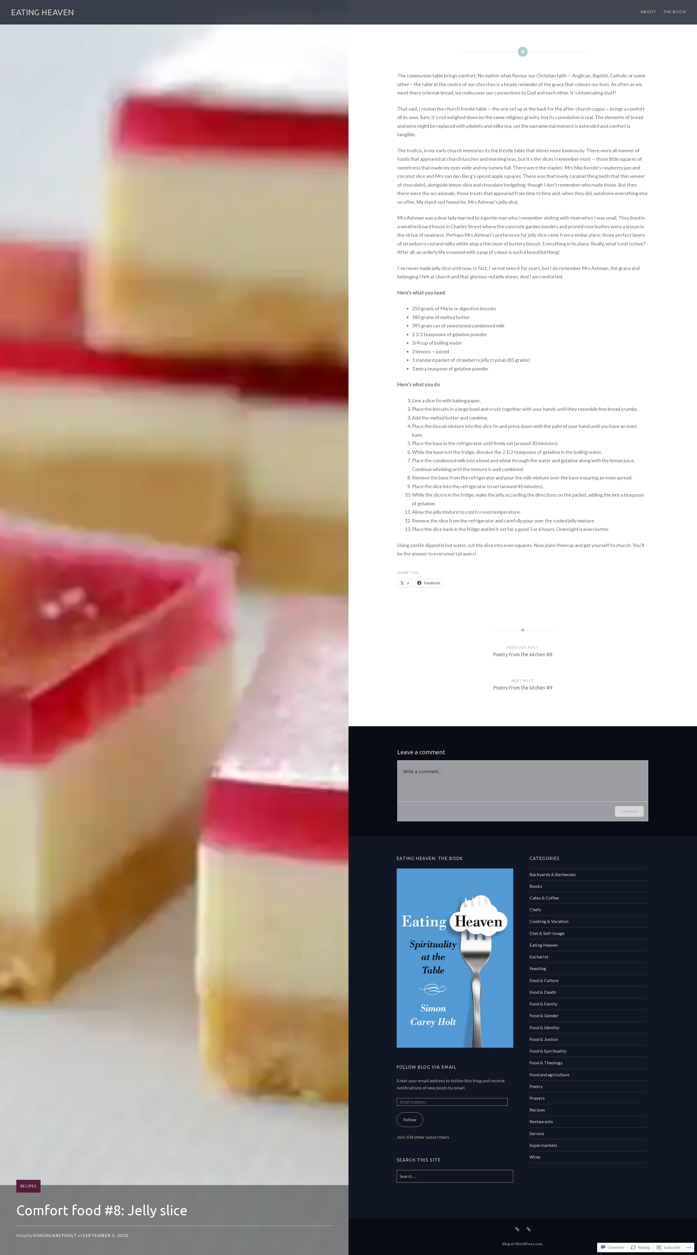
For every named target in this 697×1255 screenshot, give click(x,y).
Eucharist (539, 956)
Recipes (28, 1186)
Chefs (535, 909)
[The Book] (528, 1229)
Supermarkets (543, 1145)
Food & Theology (546, 1062)
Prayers (537, 1098)
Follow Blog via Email (427, 1067)
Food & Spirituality (548, 1050)
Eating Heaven (544, 944)
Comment (629, 811)
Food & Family (543, 1003)
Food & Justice (544, 1039)
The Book (674, 11)
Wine (535, 1156)
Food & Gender (544, 1015)
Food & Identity (544, 1027)
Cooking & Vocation (549, 921)
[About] (517, 1229)
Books (536, 886)
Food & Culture (544, 980)
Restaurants (541, 1121)
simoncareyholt (55, 1235)
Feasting (538, 968)
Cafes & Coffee (544, 897)
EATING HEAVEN (42, 12)
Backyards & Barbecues (553, 874)
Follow (409, 1119)
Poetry (536, 1086)
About (648, 11)
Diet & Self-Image (547, 933)
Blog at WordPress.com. (522, 1243)
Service (537, 1133)
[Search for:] (455, 1176)
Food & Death (543, 992)
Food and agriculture (549, 1074)
